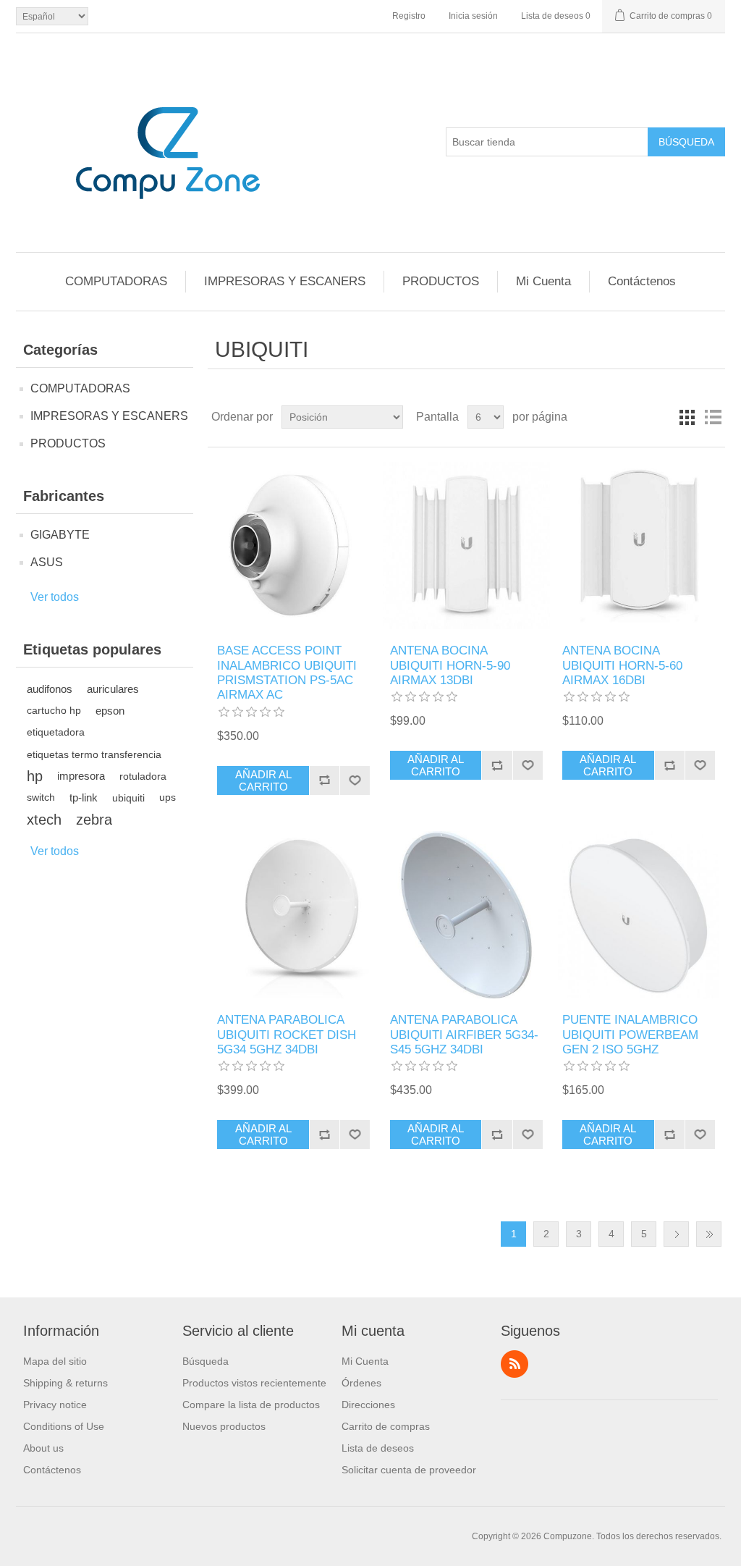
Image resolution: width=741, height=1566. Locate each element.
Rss (514, 1364)
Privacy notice (55, 1404)
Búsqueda (686, 142)
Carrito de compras (386, 1426)
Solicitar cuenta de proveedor (409, 1470)
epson (110, 710)
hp (35, 776)
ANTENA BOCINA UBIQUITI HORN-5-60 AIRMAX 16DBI (622, 665)
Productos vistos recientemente (254, 1383)
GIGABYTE (60, 535)
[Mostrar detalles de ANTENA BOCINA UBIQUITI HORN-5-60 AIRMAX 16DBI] (638, 545)
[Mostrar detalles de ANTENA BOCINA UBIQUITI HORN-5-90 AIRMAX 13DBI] (466, 545)
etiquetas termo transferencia (94, 754)
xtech (44, 820)
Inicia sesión (473, 16)
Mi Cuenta (543, 281)
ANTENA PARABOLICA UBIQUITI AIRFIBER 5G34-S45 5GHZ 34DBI (464, 1034)
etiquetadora (56, 732)
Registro (408, 16)
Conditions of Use (63, 1426)
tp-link (83, 797)
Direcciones (368, 1404)
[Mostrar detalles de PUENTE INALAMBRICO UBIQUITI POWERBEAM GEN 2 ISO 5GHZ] (638, 914)
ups (167, 797)
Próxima (676, 1234)
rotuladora (142, 776)
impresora (81, 776)
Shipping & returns (65, 1383)
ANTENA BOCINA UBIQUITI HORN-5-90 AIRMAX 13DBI (450, 665)
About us (43, 1448)
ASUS (46, 562)
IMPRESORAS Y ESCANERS (284, 281)
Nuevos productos (224, 1426)
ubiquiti (128, 798)
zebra (94, 820)
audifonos (49, 689)
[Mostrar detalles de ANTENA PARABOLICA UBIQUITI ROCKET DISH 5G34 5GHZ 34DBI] (293, 914)
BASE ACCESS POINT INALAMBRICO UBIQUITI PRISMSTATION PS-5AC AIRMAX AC (287, 673)
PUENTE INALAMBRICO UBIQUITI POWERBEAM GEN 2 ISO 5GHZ (630, 1034)
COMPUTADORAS (116, 281)
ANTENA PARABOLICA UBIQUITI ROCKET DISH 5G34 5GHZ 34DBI (286, 1034)
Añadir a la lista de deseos (354, 780)
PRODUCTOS (440, 281)
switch (41, 797)
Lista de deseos (378, 1448)
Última (708, 1234)
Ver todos (54, 597)
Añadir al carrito (263, 780)
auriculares (113, 689)
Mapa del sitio (55, 1361)
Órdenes (361, 1383)
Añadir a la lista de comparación (324, 780)
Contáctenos (642, 281)
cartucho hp (54, 710)
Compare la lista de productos (251, 1404)
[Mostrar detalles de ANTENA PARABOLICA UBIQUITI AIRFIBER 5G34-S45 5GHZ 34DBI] (466, 914)
